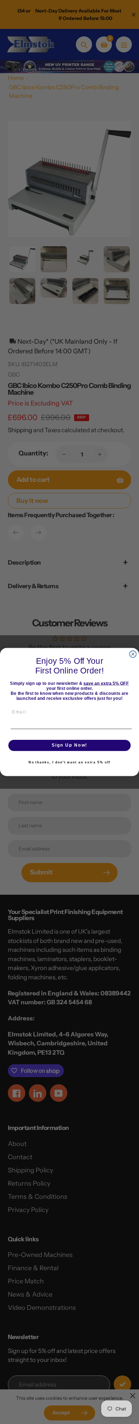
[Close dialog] (132, 654)
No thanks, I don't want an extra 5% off (69, 762)
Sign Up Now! (69, 745)
